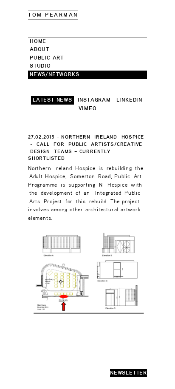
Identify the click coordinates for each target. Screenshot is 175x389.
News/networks (54, 74)
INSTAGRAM (94, 100)
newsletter (128, 373)
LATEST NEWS (52, 100)
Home (38, 41)
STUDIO (40, 66)
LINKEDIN (129, 100)
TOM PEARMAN (53, 15)
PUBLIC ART (47, 58)
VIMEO (88, 108)
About (39, 49)
